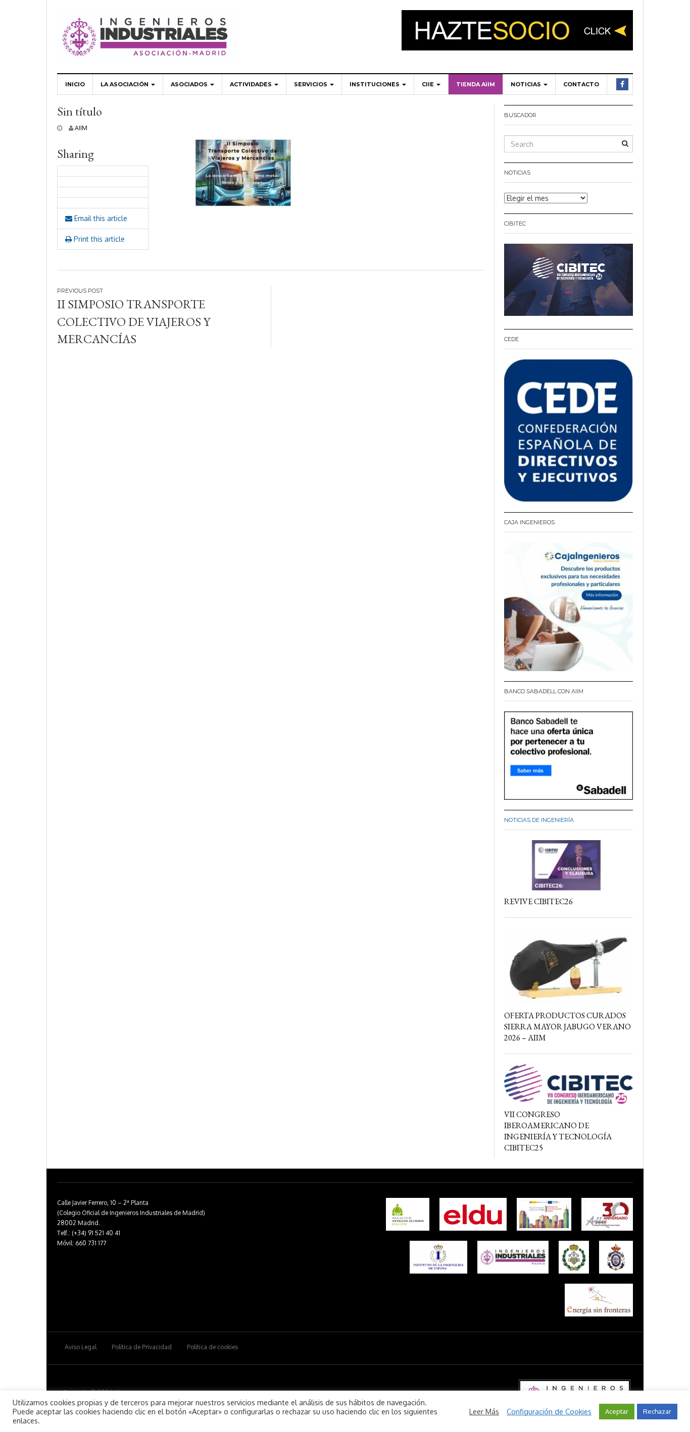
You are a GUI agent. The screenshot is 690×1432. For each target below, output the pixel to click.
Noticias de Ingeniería (539, 819)
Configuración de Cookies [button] (549, 1411)
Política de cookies (212, 1347)
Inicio (75, 84)
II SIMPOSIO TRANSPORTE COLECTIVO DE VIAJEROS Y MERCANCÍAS (133, 321)
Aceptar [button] (616, 1411)
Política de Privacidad (142, 1347)
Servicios (311, 84)
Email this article (99, 218)
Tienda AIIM (475, 84)
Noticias (527, 84)
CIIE (428, 84)
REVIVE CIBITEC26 (538, 901)
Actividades (251, 84)
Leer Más (484, 1411)
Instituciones (375, 84)
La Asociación (125, 84)
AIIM (81, 128)
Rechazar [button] (657, 1411)
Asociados (190, 84)
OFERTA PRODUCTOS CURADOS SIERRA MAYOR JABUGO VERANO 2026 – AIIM (567, 1026)
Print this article (98, 239)
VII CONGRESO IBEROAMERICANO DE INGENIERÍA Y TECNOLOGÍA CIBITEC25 (558, 1131)
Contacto (581, 84)
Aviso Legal (80, 1347)
